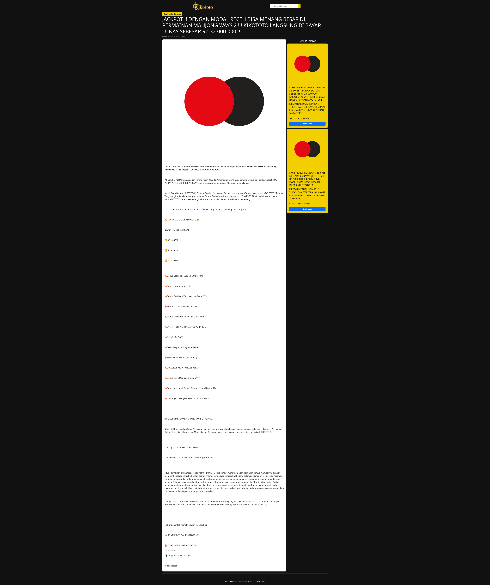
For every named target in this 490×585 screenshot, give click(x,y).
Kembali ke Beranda (172, 14)
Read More (307, 123)
